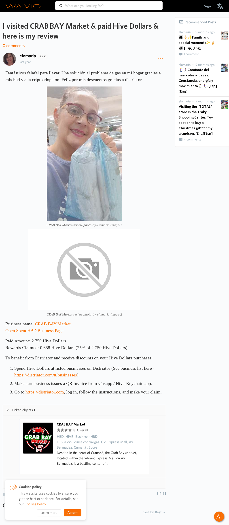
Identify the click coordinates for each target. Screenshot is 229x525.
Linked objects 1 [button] (23, 410)
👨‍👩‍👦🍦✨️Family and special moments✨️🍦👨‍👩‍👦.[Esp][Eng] (197, 42)
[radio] (58, 430)
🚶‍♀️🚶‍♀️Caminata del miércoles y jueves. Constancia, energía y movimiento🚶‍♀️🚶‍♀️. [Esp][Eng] (198, 80)
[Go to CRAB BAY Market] (38, 446)
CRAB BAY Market (71, 424)
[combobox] (109, 3)
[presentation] (185, 32)
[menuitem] (209, 6)
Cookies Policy (35, 504)
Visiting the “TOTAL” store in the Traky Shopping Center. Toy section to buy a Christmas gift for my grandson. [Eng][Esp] (196, 120)
